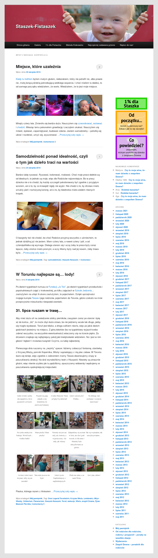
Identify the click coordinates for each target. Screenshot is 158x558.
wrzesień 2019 (122, 230)
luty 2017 (120, 311)
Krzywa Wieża (76, 498)
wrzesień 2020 (122, 220)
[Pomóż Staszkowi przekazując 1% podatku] (131, 108)
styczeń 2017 (122, 314)
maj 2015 (120, 380)
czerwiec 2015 (122, 376)
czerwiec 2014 (122, 415)
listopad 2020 (122, 214)
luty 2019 (120, 249)
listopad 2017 (122, 282)
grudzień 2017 (122, 279)
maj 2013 (120, 458)
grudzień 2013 (122, 435)
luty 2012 (120, 507)
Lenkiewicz (88, 498)
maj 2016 (120, 340)
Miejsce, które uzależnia (38, 66)
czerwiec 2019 (122, 240)
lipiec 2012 (121, 490)
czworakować (85, 123)
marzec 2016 (121, 347)
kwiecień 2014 (122, 422)
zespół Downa (88, 501)
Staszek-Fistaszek (36, 26)
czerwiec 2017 (122, 298)
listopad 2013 (122, 438)
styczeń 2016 (122, 354)
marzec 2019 (121, 246)
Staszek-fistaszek (70, 259)
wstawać (97, 123)
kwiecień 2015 (122, 383)
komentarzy (38, 504)
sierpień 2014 (122, 409)
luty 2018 (120, 272)
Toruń (64, 501)
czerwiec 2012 (122, 493)
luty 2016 (120, 350)
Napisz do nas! (126, 44)
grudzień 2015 (122, 357)
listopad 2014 (122, 399)
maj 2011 (120, 516)
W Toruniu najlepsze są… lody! (45, 274)
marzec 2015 (121, 386)
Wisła (78, 501)
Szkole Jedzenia (83, 290)
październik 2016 (124, 324)
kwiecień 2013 (122, 461)
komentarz (84, 259)
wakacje (71, 501)
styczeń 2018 (122, 275)
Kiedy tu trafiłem (24, 78)
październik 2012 (124, 481)
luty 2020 (120, 223)
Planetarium (38, 501)
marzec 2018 (121, 269)
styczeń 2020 (122, 227)
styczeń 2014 (122, 432)
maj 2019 (120, 243)
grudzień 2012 (122, 474)
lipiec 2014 (121, 412)
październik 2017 (124, 285)
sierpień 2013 (122, 448)
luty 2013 (120, 467)
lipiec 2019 (121, 236)
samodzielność (54, 259)
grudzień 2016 (122, 318)
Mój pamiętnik (36, 141)
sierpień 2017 (122, 292)
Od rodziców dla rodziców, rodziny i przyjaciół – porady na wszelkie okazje (131, 534)
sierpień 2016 (122, 331)
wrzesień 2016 (122, 327)
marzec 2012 (121, 503)
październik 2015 (124, 363)
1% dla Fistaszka (53, 44)
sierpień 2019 (122, 233)
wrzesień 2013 (122, 445)
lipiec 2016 (121, 334)
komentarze (50, 141)
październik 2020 (124, 217)
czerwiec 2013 (122, 454)
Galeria (37, 44)
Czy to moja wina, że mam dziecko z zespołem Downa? (130, 173)
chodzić (21, 127)
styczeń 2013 (122, 471)
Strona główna (23, 44)
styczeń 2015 (122, 393)
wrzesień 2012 (122, 484)
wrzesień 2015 (122, 366)
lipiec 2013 (121, 451)
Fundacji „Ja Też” (57, 286)
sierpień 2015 (122, 370)
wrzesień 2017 (122, 288)
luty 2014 (120, 428)
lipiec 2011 (121, 510)
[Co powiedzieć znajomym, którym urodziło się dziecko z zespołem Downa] (131, 158)
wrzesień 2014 (122, 406)
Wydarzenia (121, 541)
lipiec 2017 (121, 295)
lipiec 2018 (121, 256)
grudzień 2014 (122, 396)
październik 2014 (124, 402)
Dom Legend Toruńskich (58, 498)
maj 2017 (120, 301)
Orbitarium (28, 501)
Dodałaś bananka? (130, 189)
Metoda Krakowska (74, 44)
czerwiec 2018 (122, 259)
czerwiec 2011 (122, 513)
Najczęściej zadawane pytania (101, 44)
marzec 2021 (121, 210)
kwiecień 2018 (122, 266)
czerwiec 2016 (122, 337)
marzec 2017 (121, 308)
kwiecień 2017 (122, 305)
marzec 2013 (121, 464)
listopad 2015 (122, 360)
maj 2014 (120, 419)
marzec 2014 (121, 425)
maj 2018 (120, 262)
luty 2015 (120, 389)
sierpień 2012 (122, 487)
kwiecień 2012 (122, 500)
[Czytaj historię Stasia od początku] (131, 133)
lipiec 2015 (121, 373)
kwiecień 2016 (122, 344)
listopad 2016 (122, 321)
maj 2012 (120, 497)
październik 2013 (124, 441)
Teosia (35, 298)
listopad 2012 (122, 477)
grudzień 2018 (122, 253)
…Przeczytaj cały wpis (70, 134)
